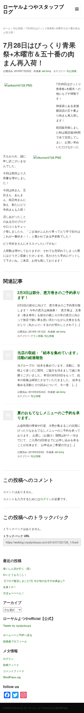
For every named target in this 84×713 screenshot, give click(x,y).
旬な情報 (18, 28)
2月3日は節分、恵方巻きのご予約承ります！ (48, 295)
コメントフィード (13, 671)
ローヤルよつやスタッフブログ (33, 9)
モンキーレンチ (32, 708)
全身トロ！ (9, 587)
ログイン (46, 499)
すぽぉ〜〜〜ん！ (13, 593)
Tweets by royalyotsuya (17, 626)
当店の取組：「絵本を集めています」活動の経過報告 (48, 355)
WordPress (61, 708)
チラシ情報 (37, 335)
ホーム (6, 28)
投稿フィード (11, 665)
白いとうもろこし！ (15, 575)
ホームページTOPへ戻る (17, 635)
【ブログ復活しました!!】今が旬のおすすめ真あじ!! (34, 581)
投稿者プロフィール (15, 641)
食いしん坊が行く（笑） (17, 568)
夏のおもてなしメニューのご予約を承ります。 (48, 415)
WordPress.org (12, 677)
